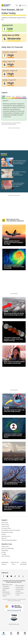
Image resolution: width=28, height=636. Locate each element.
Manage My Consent (7, 532)
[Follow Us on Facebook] (3, 576)
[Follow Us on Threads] (19, 576)
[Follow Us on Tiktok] (15, 576)
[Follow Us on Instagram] (7, 576)
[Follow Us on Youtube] (11, 576)
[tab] (3, 96)
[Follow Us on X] (23, 576)
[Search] (16, 5)
